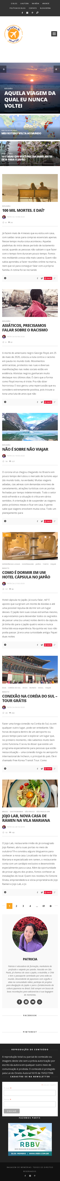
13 (6, 832)
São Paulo (30, 811)
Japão (10, 154)
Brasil (5, 811)
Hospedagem (28, 564)
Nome (7, 1099)
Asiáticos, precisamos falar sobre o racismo (25, 328)
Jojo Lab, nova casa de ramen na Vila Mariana (26, 818)
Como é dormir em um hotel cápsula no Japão (26, 575)
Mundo (32, 688)
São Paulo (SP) (43, 811)
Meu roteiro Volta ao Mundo (21, 133)
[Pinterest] (32, 12)
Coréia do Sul (14, 688)
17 (6, 589)
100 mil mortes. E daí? (23, 210)
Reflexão (8, 88)
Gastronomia (16, 811)
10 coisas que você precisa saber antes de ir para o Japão (26, 158)
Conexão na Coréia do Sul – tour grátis (29, 698)
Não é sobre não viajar (25, 449)
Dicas (25, 688)
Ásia (3, 154)
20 (6, 713)
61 (44, 906)
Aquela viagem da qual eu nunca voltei (29, 99)
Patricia (11, 217)
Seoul (40, 688)
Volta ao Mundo (9, 130)
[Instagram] (27, 12)
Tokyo (45, 564)
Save (49, 278)
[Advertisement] (30, 55)
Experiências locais (11, 564)
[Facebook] (22, 12)
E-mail (7, 1088)
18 (6, 461)
